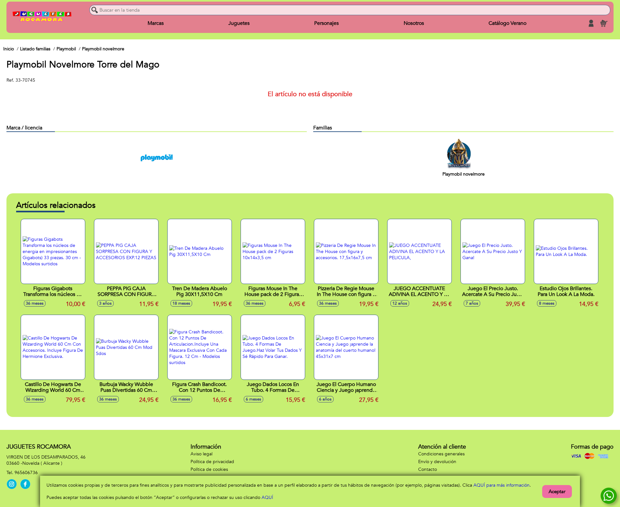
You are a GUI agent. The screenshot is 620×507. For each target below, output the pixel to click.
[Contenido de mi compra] (603, 23)
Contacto (427, 469)
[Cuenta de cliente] (590, 23)
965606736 (26, 473)
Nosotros (414, 23)
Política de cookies (209, 469)
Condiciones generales (441, 454)
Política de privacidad (212, 462)
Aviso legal (201, 454)
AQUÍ (267, 497)
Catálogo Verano (507, 23)
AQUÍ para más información (501, 485)
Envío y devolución (437, 462)
